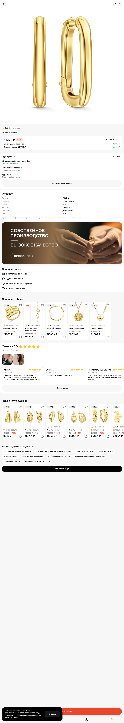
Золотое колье (97, 328)
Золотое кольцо (10, 328)
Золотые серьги (10, 430)
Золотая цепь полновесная (31, 329)
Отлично (52, 714)
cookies (35, 713)
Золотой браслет (54, 328)
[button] (62, 162)
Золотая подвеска (76, 328)
